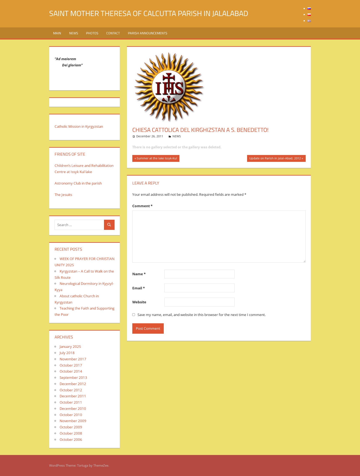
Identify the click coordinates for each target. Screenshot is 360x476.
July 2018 (67, 352)
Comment (142, 205)
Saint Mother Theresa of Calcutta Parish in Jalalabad (148, 13)
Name (139, 273)
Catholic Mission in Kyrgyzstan (79, 126)
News (73, 33)
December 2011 (73, 396)
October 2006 (71, 439)
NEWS (176, 136)
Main (57, 33)
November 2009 (73, 420)
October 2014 (71, 371)
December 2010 (73, 408)
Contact (113, 33)
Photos (92, 33)
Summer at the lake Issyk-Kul (156, 159)
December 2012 (73, 383)
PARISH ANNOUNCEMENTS (147, 33)
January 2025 (70, 346)
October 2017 (71, 365)
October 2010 (71, 414)
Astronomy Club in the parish (78, 183)
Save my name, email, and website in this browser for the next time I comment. (202, 314)
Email (138, 288)
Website (139, 302)
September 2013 (73, 377)
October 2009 (71, 427)
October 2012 (71, 390)
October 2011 (71, 402)
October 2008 (71, 433)
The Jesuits (63, 194)
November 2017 (73, 359)
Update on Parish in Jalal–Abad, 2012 (275, 159)
